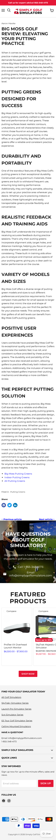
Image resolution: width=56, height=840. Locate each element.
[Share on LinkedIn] (15, 505)
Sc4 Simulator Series (12, 714)
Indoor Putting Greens (16, 477)
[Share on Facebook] (3, 505)
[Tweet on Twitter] (9, 505)
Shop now (28, 674)
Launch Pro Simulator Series (16, 709)
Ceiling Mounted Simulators (16, 726)
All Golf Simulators (11, 697)
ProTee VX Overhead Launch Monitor (15, 646)
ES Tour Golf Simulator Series (16, 720)
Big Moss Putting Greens (18, 473)
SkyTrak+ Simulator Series (15, 703)
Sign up (45, 783)
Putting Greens (17, 492)
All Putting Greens (14, 481)
